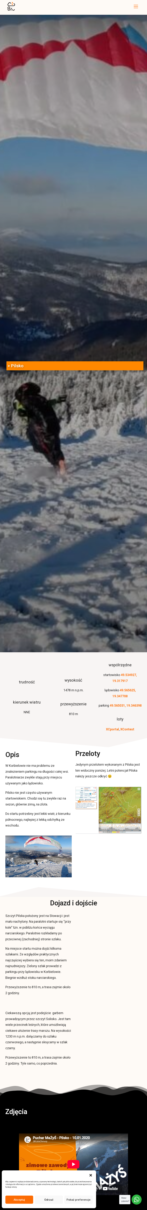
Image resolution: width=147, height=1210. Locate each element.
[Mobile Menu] (136, 6)
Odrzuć (48, 1199)
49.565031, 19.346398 (126, 705)
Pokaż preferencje (79, 1199)
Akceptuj (19, 1199)
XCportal (112, 729)
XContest (127, 729)
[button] (91, 1175)
